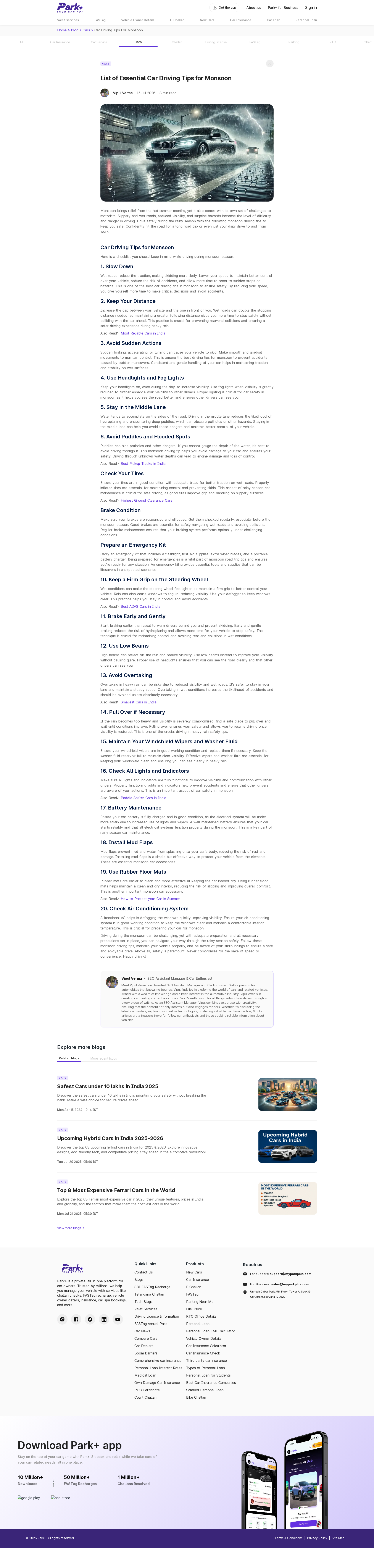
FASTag (192, 1294)
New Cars (194, 1272)
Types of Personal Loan (205, 1368)
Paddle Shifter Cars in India (143, 798)
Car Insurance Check (203, 1353)
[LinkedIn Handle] (104, 1319)
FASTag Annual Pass (150, 1324)
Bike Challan (196, 1397)
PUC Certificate (147, 1390)
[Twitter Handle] (90, 1319)
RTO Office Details (201, 1316)
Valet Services (145, 1309)
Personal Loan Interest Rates (158, 1368)
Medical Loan (145, 1375)
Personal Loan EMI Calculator (210, 1331)
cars (86, 30)
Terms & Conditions (289, 1538)
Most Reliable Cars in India (143, 333)
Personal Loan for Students (208, 1375)
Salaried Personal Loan (205, 1390)
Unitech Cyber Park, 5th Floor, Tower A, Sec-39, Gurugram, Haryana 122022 (280, 1294)
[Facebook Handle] (76, 1319)
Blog (74, 30)
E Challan (193, 1287)
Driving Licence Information (156, 1316)
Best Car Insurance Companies (211, 1382)
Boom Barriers (146, 1353)
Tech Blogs (143, 1301)
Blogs (138, 1279)
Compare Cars (145, 1338)
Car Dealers (143, 1346)
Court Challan (145, 1397)
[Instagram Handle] (62, 1319)
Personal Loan (198, 1324)
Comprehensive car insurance (158, 1360)
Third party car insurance (206, 1360)
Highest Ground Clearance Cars (146, 500)
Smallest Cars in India (138, 702)
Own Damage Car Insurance (157, 1382)
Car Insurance (197, 1279)
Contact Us (143, 1272)
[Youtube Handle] (118, 1319)
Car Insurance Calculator (206, 1346)
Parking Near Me (199, 1301)
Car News (142, 1331)
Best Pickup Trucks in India (143, 463)
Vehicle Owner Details (203, 1338)
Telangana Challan (149, 1294)
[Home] (70, 8)
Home (62, 30)
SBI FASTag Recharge (152, 1287)
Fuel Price (194, 1309)
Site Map (338, 1538)
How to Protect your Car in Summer (150, 899)
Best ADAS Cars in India (140, 606)
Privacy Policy (317, 1538)
